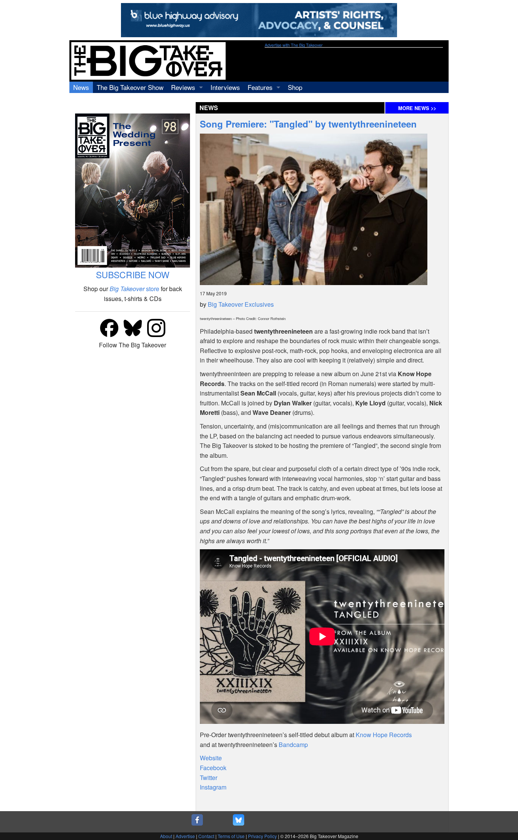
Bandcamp (293, 744)
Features (260, 87)
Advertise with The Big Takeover (294, 45)
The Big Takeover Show (130, 87)
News (81, 87)
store (134, 288)
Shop (295, 87)
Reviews (183, 87)
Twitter (208, 777)
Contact (206, 836)
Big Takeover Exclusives (241, 304)
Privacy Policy (262, 836)
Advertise (185, 836)
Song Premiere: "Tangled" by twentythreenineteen (308, 123)
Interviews (225, 87)
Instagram (213, 787)
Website (211, 757)
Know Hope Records (384, 734)
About (166, 836)
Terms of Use (231, 836)
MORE (417, 108)
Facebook (213, 767)
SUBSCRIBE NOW (133, 274)
